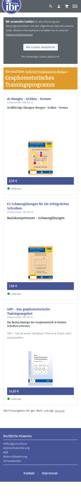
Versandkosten (12, 461)
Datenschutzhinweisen (19, 34)
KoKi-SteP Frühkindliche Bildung (46, 71)
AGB (5, 452)
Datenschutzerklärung (16, 448)
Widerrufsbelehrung (15, 456)
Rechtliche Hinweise (17, 436)
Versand (59, 410)
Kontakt (29, 473)
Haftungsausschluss (15, 443)
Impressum (50, 473)
